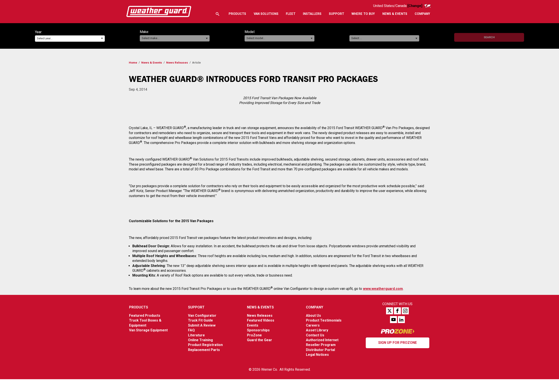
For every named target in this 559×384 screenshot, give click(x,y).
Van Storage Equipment (148, 330)
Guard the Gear (259, 340)
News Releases (177, 62)
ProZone (254, 335)
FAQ (191, 330)
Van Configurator (202, 315)
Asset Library (317, 330)
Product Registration (205, 345)
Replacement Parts (204, 350)
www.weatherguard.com (383, 289)
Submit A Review (202, 325)
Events (252, 325)
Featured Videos (260, 320)
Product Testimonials (324, 320)
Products (138, 307)
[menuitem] (237, 14)
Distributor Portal (320, 350)
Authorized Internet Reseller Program (322, 342)
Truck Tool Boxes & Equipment (145, 322)
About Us (313, 315)
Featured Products (144, 315)
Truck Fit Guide (200, 320)
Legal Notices (317, 355)
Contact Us (315, 335)
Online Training (200, 340)
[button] (102, 39)
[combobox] (70, 38)
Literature (196, 335)
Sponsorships (258, 330)
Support (196, 307)
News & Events (151, 62)
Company (314, 307)
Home (133, 62)
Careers (313, 325)
